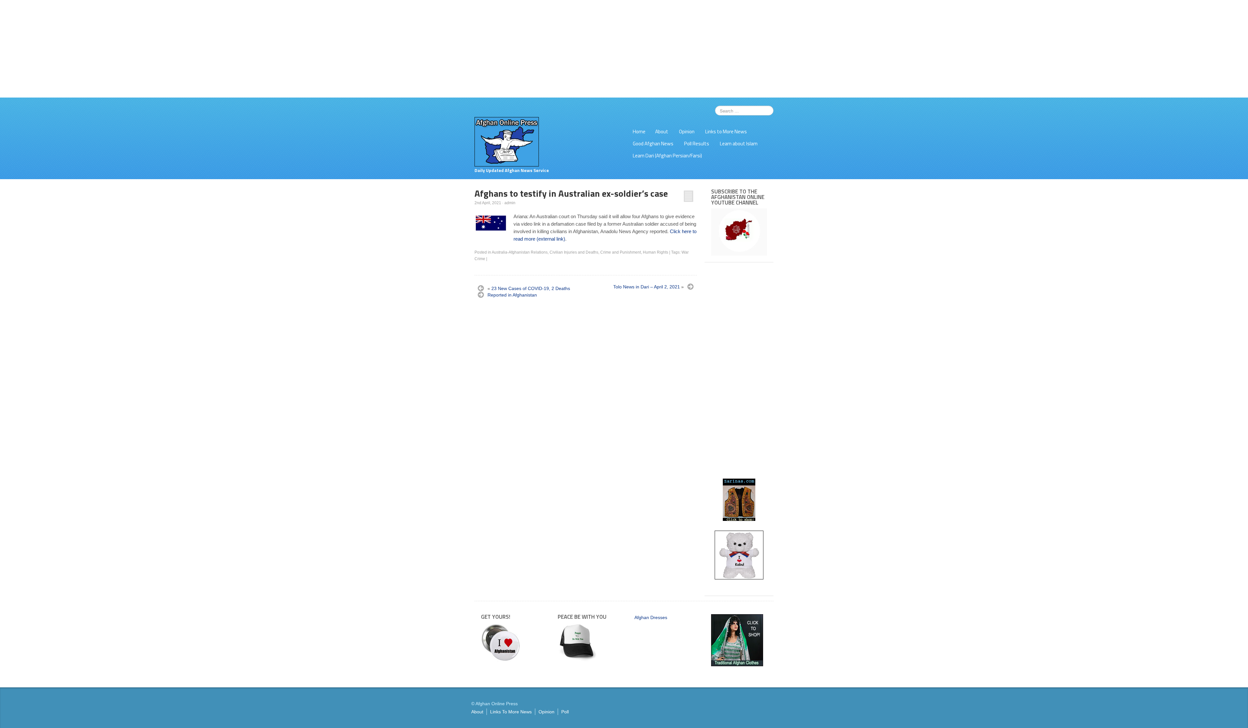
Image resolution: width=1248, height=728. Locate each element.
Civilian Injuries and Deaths (574, 252)
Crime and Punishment (620, 252)
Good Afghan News (653, 143)
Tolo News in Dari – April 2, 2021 (646, 286)
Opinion (687, 131)
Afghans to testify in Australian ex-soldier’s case (571, 193)
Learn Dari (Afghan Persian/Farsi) (667, 155)
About (661, 131)
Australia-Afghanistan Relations (520, 252)
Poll (565, 711)
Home (639, 131)
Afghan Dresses (650, 617)
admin (509, 203)
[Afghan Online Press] (506, 141)
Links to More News (726, 131)
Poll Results (696, 143)
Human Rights (655, 252)
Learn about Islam (739, 143)
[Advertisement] (624, 48)
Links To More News (511, 711)
